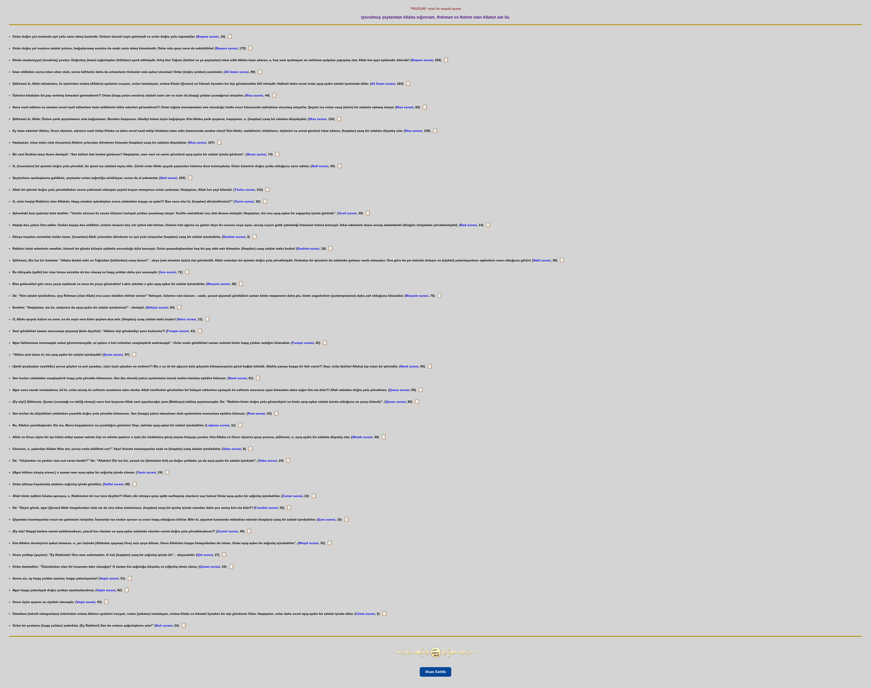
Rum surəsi (256, 413)
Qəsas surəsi (399, 390)
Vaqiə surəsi (109, 578)
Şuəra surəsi (113, 354)
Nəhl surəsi (542, 260)
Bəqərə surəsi (208, 36)
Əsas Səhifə (435, 672)
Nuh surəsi (164, 625)
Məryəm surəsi (218, 284)
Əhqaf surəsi (308, 543)
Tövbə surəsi (245, 189)
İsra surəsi (168, 272)
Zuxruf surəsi (227, 531)
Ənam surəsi (256, 154)
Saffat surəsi (113, 484)
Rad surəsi (468, 225)
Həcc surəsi (187, 319)
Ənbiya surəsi (157, 307)
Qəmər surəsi (210, 566)
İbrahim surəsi (234, 237)
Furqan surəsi (178, 331)
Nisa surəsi (254, 95)
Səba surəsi (232, 449)
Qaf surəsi (205, 555)
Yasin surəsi (146, 472)
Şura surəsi (326, 519)
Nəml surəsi (409, 366)
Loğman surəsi (217, 425)
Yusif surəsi (347, 213)
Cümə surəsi (365, 614)
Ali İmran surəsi (237, 72)
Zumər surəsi (292, 496)
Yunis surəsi (244, 201)
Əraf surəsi (320, 166)
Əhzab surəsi (362, 437)
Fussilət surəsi (266, 507)
